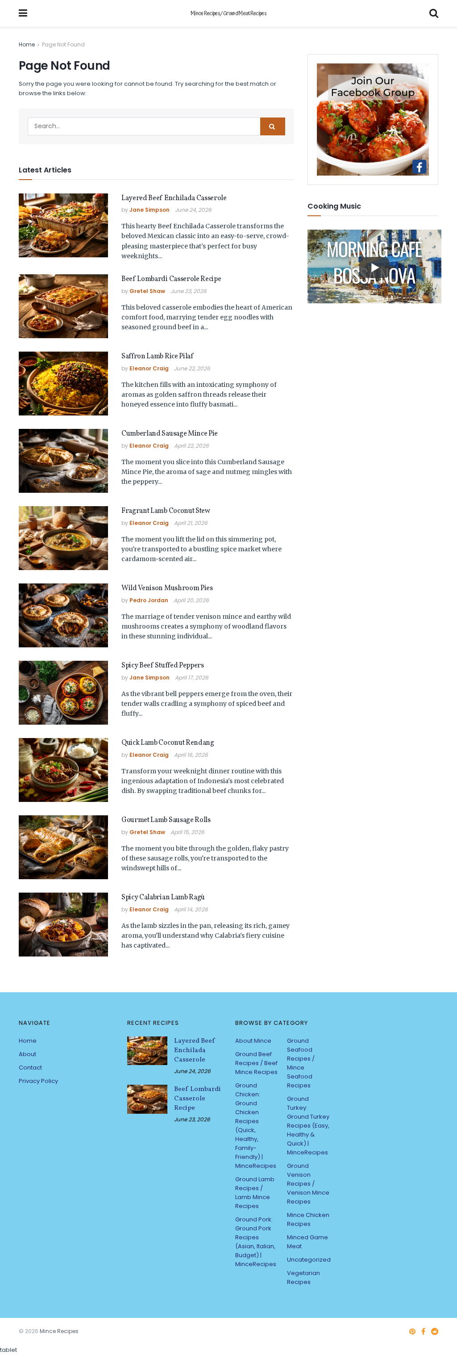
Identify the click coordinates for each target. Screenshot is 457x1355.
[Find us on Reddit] (434, 1332)
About (27, 1054)
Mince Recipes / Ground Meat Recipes (228, 14)
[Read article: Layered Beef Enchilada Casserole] (63, 225)
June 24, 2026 (193, 210)
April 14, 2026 (191, 909)
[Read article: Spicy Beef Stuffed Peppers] (63, 693)
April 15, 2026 (187, 832)
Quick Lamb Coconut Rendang (167, 743)
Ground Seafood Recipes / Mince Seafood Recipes (301, 1063)
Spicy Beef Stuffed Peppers (162, 666)
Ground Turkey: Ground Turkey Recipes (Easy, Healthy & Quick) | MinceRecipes (308, 1126)
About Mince (253, 1040)
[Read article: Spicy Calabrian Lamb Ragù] (63, 924)
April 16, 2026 (191, 755)
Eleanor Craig (149, 368)
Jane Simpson (149, 210)
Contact (30, 1067)
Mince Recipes (59, 1331)
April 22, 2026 (191, 445)
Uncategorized (309, 1259)
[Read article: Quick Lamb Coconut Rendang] (63, 770)
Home (27, 44)
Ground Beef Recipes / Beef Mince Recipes (256, 1063)
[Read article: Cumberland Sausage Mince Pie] (63, 461)
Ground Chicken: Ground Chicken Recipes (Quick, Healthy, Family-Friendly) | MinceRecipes (255, 1125)
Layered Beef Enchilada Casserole (174, 198)
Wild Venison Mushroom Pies (167, 588)
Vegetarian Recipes (303, 1277)
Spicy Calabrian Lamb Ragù (163, 897)
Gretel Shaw (147, 291)
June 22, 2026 (192, 368)
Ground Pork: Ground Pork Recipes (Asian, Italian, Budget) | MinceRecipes (255, 1241)
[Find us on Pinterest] (412, 1332)
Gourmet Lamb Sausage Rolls (166, 820)
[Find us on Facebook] (423, 1332)
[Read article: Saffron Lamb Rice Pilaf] (63, 383)
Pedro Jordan (148, 600)
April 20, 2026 (191, 600)
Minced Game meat (307, 1241)
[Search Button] (433, 13)
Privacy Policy (38, 1081)
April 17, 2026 (191, 677)
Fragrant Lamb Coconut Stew (165, 511)
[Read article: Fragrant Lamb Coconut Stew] (63, 538)
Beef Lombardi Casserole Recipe (171, 279)
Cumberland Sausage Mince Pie (169, 434)
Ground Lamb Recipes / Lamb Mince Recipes (254, 1192)
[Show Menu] (23, 13)
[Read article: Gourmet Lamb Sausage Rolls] (63, 847)
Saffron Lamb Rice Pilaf (157, 356)
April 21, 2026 (191, 523)
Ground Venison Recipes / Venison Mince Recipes (308, 1184)
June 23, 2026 (188, 291)
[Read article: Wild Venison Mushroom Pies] (63, 615)
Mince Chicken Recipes (308, 1219)
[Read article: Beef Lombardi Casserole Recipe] (63, 306)
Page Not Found (63, 44)
